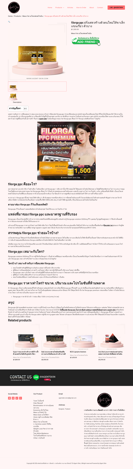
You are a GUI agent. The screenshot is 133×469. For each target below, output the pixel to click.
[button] (116, 7)
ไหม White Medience (40, 433)
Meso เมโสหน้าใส (39, 412)
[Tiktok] (16, 398)
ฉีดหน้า (101, 410)
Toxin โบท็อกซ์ (38, 401)
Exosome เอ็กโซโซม (40, 410)
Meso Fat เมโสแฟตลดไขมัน (81, 33)
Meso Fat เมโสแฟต (40, 422)
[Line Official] (13, 398)
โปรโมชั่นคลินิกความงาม (42, 436)
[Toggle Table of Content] (24, 108)
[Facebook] (9, 398)
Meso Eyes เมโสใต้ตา (41, 415)
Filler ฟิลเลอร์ (38, 403)
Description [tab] (17, 102)
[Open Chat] (20, 398)
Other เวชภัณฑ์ (39, 438)
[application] (63, 7)
